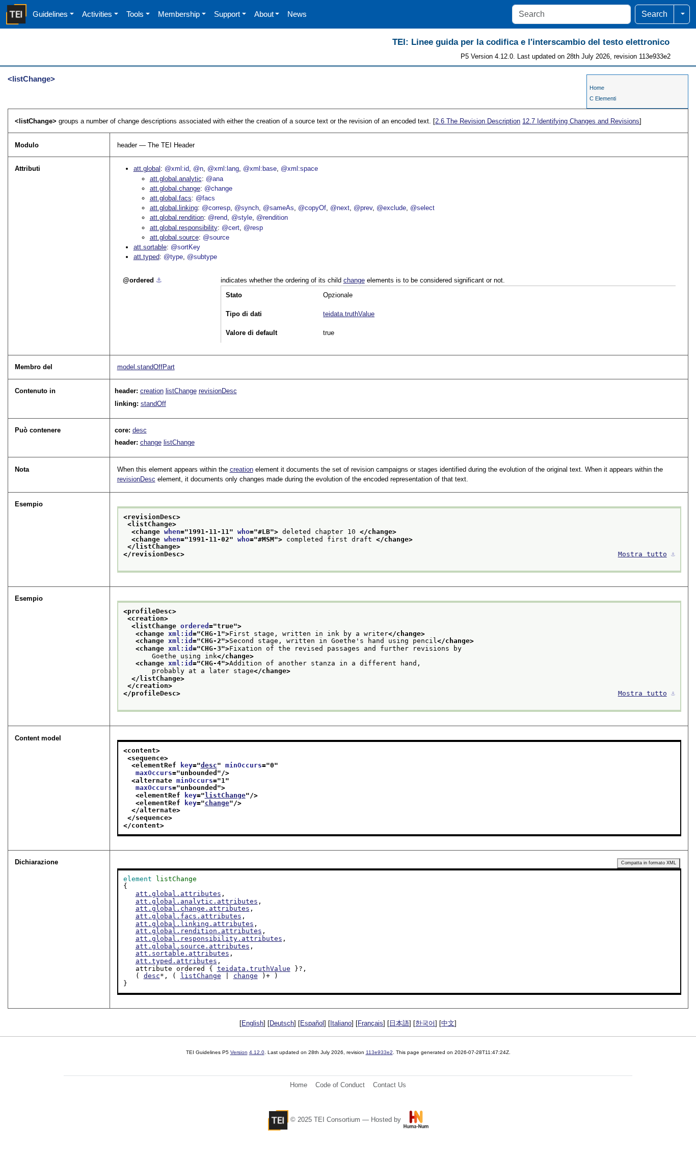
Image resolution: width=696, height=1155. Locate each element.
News (297, 14)
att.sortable (150, 247)
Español (312, 1023)
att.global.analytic (176, 179)
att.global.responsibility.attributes (209, 938)
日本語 (399, 1023)
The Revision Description (477, 121)
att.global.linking (174, 208)
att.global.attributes (178, 893)
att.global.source (174, 237)
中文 (447, 1023)
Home (597, 88)
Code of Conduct (340, 1085)
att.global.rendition (177, 217)
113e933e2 (379, 1052)
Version (239, 1052)
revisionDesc (218, 391)
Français (370, 1023)
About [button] (264, 14)
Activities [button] (97, 14)
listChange (181, 391)
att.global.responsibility (184, 228)
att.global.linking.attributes (195, 924)
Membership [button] (179, 14)
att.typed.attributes (176, 961)
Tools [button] (135, 14)
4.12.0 (256, 1052)
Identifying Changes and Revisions (580, 121)
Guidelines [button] (50, 14)
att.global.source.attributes (193, 946)
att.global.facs (171, 198)
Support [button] (227, 14)
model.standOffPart (146, 367)
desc (139, 430)
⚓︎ (159, 280)
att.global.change (175, 188)
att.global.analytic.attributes (197, 901)
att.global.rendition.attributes (199, 931)
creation (152, 391)
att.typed (146, 257)
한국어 (425, 1023)
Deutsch (282, 1023)
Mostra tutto (642, 554)
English (252, 1023)
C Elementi (603, 98)
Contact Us (389, 1085)
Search (654, 14)
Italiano (341, 1023)
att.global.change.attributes (193, 908)
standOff (153, 403)
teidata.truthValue (348, 314)
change (354, 280)
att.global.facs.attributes (189, 916)
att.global (146, 168)
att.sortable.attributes (182, 953)
